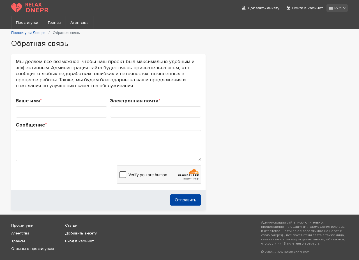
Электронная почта (135, 101)
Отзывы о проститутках (32, 248)
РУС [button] (337, 8)
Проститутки (27, 22)
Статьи (71, 225)
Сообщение (31, 125)
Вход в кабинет (79, 241)
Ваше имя (29, 101)
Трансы (54, 22)
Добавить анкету (263, 8)
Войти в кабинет (307, 8)
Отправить (185, 200)
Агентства (79, 22)
